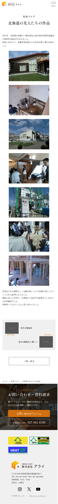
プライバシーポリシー (37, 496)
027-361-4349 (21, 476)
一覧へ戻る (29, 360)
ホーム (5, 381)
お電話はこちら (29, 422)
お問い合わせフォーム (29, 413)
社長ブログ (15, 381)
